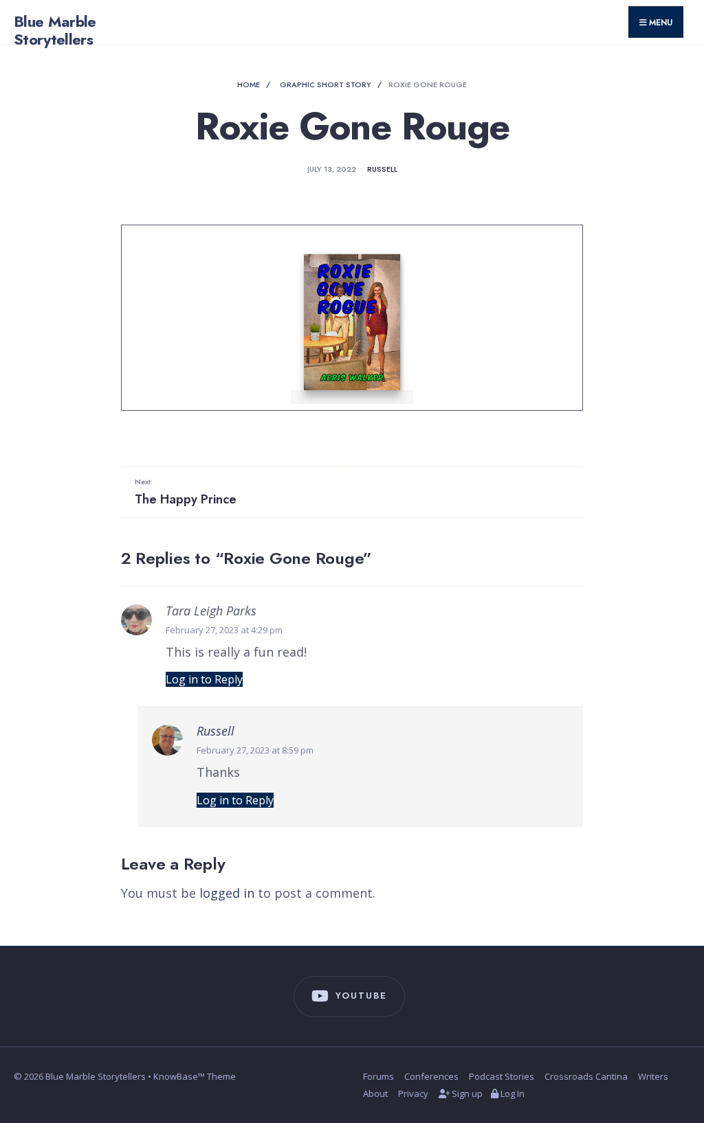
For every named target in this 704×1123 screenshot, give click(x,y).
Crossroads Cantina (586, 1076)
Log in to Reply (204, 679)
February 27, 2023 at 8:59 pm (255, 750)
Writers (653, 1076)
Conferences (431, 1076)
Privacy (413, 1093)
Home (248, 84)
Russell (382, 168)
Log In (511, 1093)
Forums (378, 1076)
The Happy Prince (185, 492)
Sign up (466, 1093)
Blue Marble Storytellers (55, 30)
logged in (226, 893)
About (375, 1093)
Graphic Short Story (325, 84)
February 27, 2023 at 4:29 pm (224, 630)
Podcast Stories (501, 1076)
